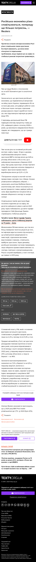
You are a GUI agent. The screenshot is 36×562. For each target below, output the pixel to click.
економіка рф (19, 419)
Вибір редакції (5, 520)
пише (9, 89)
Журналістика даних (7, 526)
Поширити (7, 40)
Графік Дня (4, 546)
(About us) (9, 511)
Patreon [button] (6, 314)
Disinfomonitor (5, 535)
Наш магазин (5, 544)
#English (3, 522)
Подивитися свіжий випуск (18, 497)
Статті (3, 513)
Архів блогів (5, 548)
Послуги (3, 528)
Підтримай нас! (5, 541)
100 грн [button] (5, 301)
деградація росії (7, 419)
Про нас (3, 511)
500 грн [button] (14, 301)
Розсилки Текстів (6, 518)
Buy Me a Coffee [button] (18, 314)
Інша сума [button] (6, 305)
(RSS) (6, 513)
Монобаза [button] (6, 319)
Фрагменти (4, 515)
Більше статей (7, 446)
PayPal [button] (17, 319)
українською (13, 557)
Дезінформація (6, 533)
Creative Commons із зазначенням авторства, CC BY (18, 555)
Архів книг (4, 550)
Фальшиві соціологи (7, 531)
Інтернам (4, 537)
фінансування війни (8, 422)
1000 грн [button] (23, 301)
